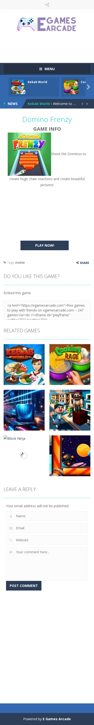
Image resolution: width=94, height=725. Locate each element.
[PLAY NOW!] (18, 86)
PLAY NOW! (44, 245)
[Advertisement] (49, 47)
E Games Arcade (57, 719)
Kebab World (37, 82)
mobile (20, 263)
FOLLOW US (47, 5)
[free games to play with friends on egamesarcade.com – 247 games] (47, 25)
